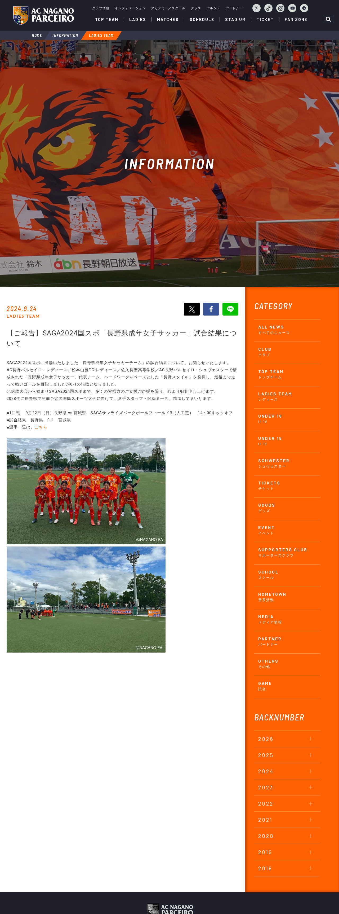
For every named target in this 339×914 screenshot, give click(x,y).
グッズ (196, 8)
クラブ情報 (100, 8)
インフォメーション (130, 8)
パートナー (234, 8)
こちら (41, 427)
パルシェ (213, 8)
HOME (37, 35)
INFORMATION (65, 35)
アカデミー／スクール (168, 8)
